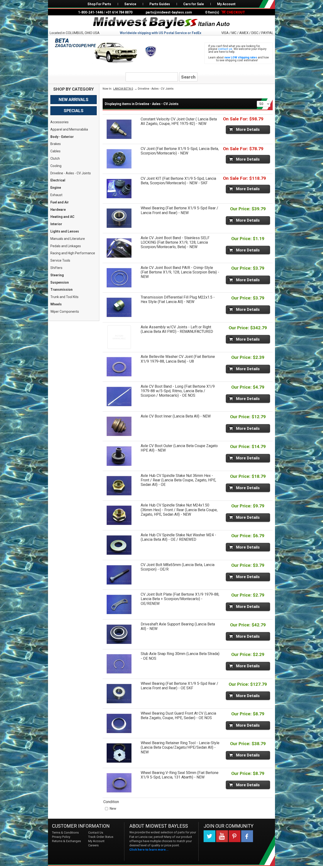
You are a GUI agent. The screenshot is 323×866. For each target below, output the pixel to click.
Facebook (247, 836)
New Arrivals (73, 99)
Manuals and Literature (67, 239)
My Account (226, 4)
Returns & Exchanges (66, 841)
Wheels (56, 304)
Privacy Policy (61, 837)
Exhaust (56, 195)
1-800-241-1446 (90, 12)
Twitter (209, 836)
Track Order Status (100, 837)
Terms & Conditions (65, 832)
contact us (225, 49)
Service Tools (60, 260)
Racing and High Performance (72, 253)
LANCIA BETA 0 (123, 88)
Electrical (57, 180)
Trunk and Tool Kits (64, 297)
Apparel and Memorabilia (69, 129)
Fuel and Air (59, 202)
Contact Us (95, 832)
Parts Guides (159, 4)
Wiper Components (64, 311)
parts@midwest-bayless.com (169, 12)
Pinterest (234, 836)
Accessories (59, 122)
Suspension (59, 282)
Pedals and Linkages (65, 246)
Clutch (55, 158)
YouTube (222, 836)
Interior (56, 224)
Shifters (56, 268)
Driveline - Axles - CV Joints (70, 173)
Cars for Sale (193, 4)
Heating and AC (62, 217)
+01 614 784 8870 (119, 12)
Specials (73, 110)
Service (130, 4)
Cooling (55, 166)
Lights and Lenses (64, 231)
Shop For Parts (99, 4)
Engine (55, 187)
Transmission (61, 289)
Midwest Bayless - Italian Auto (161, 23)
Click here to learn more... (149, 849)
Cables (55, 151)
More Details (248, 129)
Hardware (58, 209)
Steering (57, 275)
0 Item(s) (225, 12)
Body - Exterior (62, 137)
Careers (93, 845)
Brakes (55, 144)
